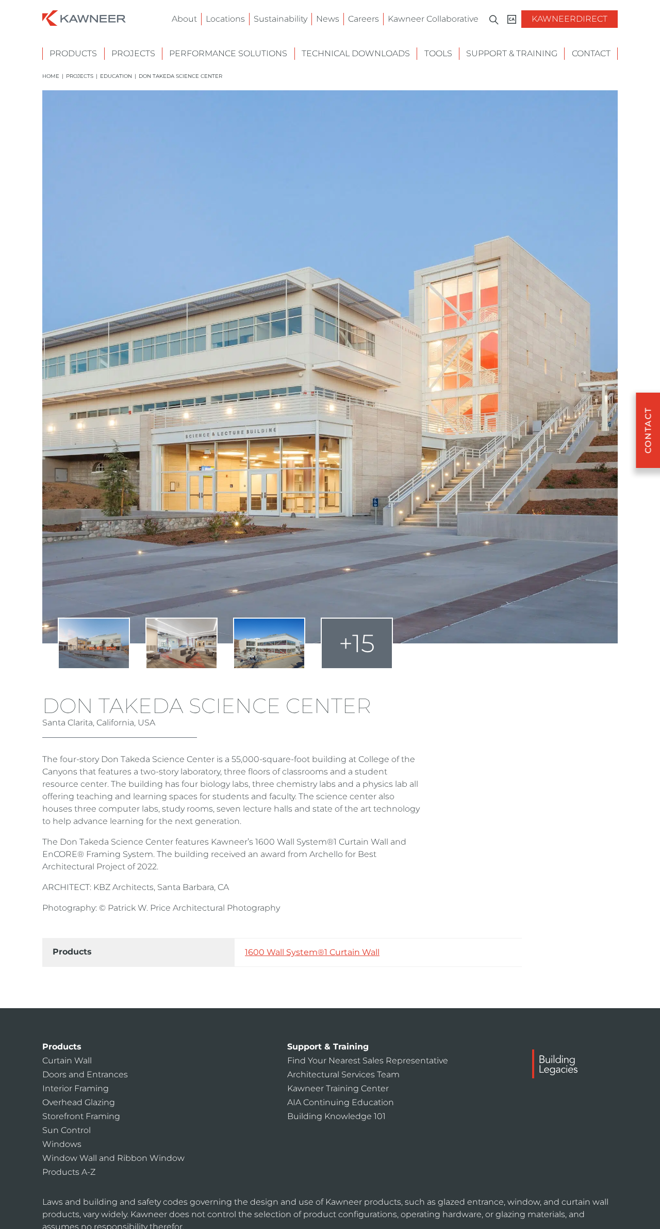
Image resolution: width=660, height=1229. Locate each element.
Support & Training (511, 53)
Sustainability (280, 19)
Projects (133, 53)
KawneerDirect (569, 19)
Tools (438, 53)
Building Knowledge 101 (336, 1116)
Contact (591, 53)
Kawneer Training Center (338, 1088)
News (327, 19)
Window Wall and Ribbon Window (113, 1158)
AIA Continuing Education (340, 1102)
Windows (61, 1144)
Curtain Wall (67, 1060)
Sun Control (66, 1130)
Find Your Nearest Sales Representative (367, 1060)
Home (50, 76)
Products (73, 53)
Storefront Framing (81, 1116)
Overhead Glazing (78, 1102)
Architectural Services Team (343, 1074)
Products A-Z (68, 1172)
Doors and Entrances (85, 1074)
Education (116, 76)
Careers (363, 19)
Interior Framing (75, 1088)
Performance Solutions (228, 53)
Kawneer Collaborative (433, 19)
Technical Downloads (356, 53)
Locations (225, 19)
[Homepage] (84, 17)
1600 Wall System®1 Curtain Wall (312, 952)
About (184, 19)
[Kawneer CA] (511, 19)
